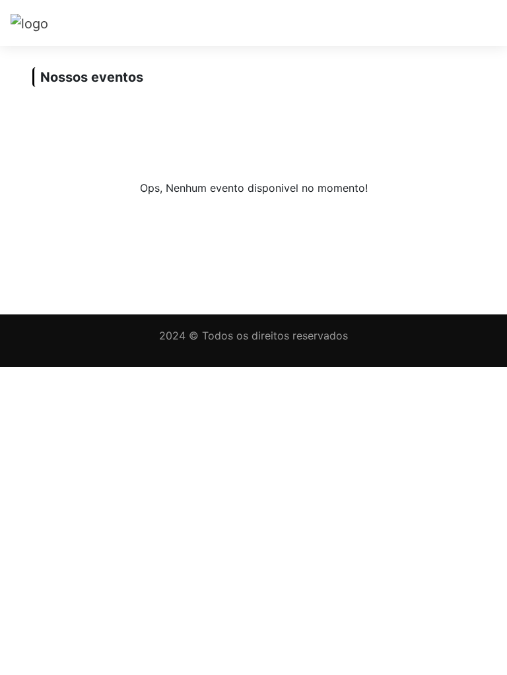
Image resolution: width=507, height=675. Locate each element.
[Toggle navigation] (477, 23)
